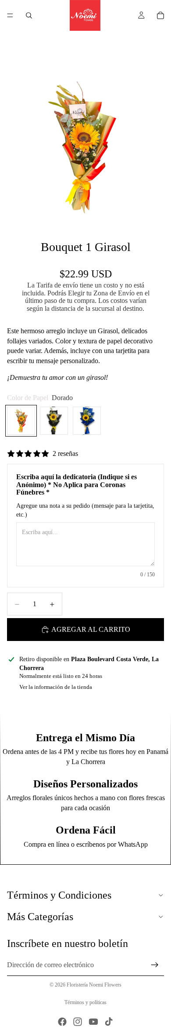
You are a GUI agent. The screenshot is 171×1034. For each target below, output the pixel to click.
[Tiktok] (108, 1021)
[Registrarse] (155, 965)
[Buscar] (29, 15)
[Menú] (10, 15)
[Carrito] (160, 15)
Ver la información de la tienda (55, 687)
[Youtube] (93, 1021)
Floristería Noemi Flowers (94, 985)
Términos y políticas (85, 1002)
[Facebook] (62, 1021)
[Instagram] (77, 1021)
